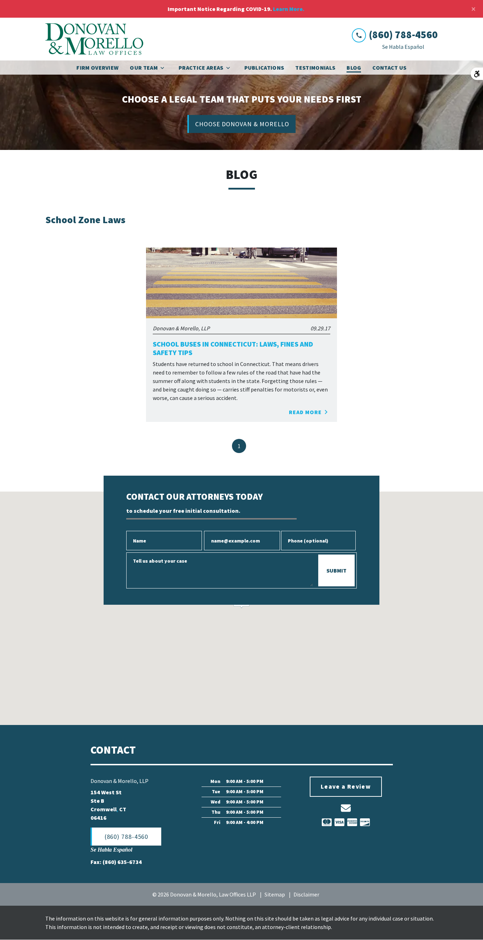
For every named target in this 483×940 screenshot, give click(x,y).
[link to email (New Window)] (346, 808)
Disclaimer (306, 894)
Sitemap (274, 894)
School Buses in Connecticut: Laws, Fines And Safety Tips (233, 348)
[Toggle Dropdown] (164, 67)
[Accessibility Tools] (477, 74)
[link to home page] (94, 39)
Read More (305, 412)
